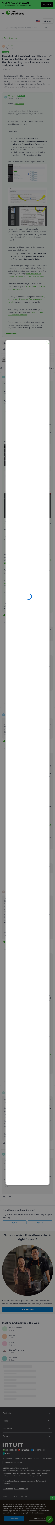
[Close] (46, 343)
